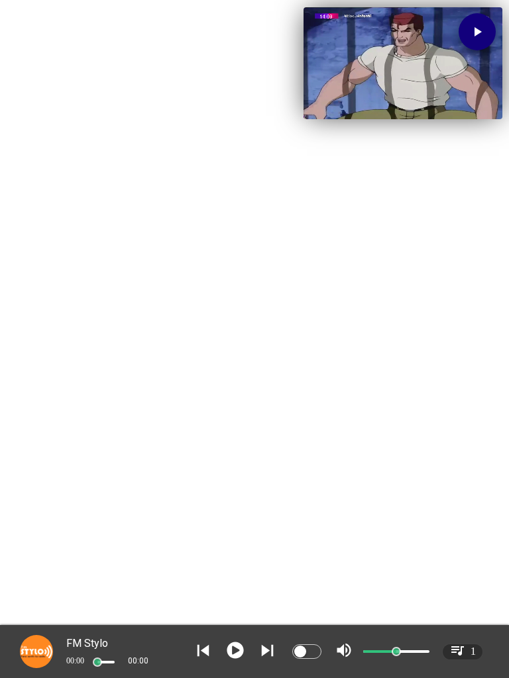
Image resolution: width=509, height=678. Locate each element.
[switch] (306, 651)
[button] (477, 31)
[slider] (97, 662)
